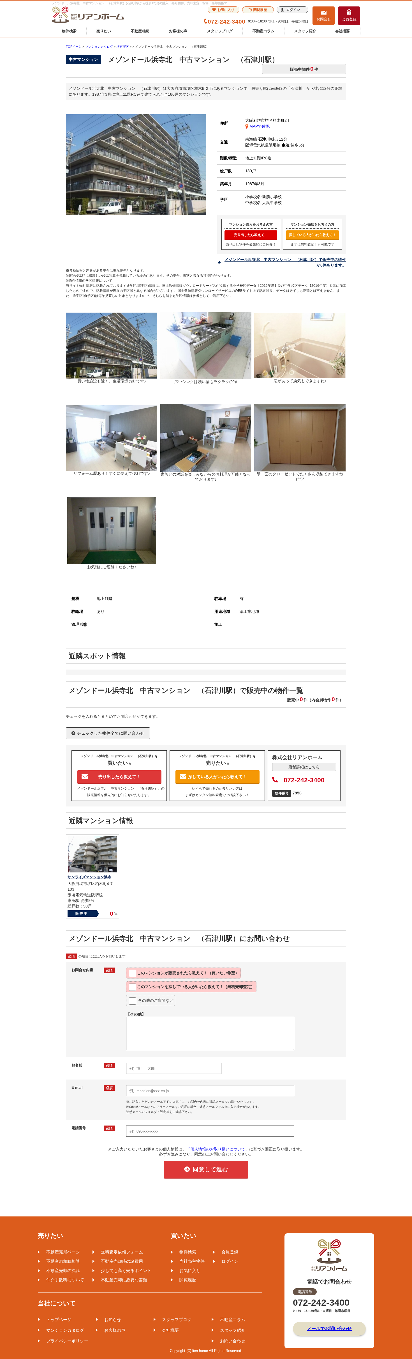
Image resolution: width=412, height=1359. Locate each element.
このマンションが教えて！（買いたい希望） (188, 973)
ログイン (293, 10)
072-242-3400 (304, 780)
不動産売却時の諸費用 (122, 1261)
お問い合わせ (232, 1341)
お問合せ (323, 19)
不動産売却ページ (63, 1252)
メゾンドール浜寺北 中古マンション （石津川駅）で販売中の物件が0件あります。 (285, 262)
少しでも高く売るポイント (126, 1270)
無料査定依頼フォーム (122, 1252)
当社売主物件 (192, 1261)
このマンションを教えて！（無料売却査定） (196, 986)
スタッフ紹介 (305, 31)
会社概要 (342, 31)
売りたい (103, 31)
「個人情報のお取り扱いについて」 (217, 1149)
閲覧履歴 (260, 10)
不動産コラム (263, 31)
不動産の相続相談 (63, 1261)
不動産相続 (140, 31)
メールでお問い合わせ (329, 1328)
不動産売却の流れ (63, 1270)
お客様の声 (178, 31)
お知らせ (112, 1319)
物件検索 (69, 31)
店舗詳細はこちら (304, 767)
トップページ (58, 1319)
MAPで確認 (259, 126)
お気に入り (225, 10)
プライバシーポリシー (67, 1341)
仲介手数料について (65, 1279)
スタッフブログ (220, 31)
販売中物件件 (304, 68)
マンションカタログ (65, 1330)
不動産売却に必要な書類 (124, 1279)
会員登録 (349, 19)
